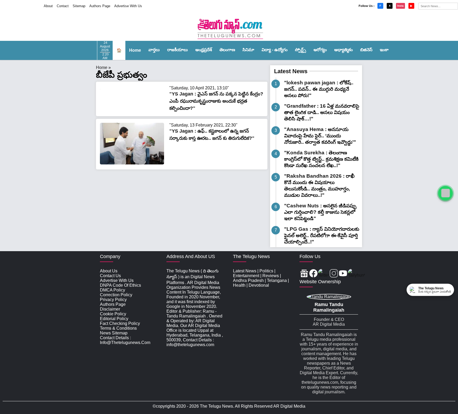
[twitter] (323, 274)
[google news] (304, 274)
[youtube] (343, 274)
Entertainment (246, 275)
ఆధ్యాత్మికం (343, 49)
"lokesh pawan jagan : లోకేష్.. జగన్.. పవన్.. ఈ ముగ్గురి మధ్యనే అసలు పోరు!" (318, 89)
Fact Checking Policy (120, 323)
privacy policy (113, 299)
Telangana (277, 280)
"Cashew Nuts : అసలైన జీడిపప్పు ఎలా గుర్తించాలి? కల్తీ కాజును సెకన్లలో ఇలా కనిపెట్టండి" (320, 212)
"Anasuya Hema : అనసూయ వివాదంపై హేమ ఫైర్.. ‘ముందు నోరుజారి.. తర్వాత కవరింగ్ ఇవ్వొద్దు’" (320, 136)
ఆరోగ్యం (320, 49)
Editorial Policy (114, 318)
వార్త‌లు (154, 49)
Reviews (270, 275)
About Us (108, 271)
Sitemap (79, 6)
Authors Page (99, 6)
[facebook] (313, 274)
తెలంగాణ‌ (227, 49)
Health (239, 285)
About (48, 6)
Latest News (290, 71)
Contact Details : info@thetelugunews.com (125, 340)
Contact (63, 6)
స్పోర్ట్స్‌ (300, 49)
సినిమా (248, 49)
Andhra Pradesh (248, 280)
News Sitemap (113, 333)
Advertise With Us (128, 6)
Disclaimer (110, 309)
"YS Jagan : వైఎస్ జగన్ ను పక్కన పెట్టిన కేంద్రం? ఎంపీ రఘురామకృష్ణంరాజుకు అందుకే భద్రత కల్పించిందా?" (216, 101)
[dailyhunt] (356, 274)
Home (135, 50)
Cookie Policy (113, 314)
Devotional (259, 285)
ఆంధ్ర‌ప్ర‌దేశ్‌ (203, 49)
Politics (266, 271)
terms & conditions (118, 328)
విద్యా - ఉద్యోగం (275, 49)
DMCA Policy (112, 290)
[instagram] (333, 274)
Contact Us (110, 275)
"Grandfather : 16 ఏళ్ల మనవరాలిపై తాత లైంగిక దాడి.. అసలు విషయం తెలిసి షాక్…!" (321, 112)
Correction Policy (116, 295)
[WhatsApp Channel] (445, 193)
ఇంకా (384, 49)
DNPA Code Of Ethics (120, 285)
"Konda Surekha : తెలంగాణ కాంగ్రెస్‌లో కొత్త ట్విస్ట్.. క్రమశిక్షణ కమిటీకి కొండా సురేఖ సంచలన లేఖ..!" (321, 159)
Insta (400, 5)
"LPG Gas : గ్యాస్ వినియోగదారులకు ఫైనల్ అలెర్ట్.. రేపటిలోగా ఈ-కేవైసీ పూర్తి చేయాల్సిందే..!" (321, 235)
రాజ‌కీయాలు (177, 49)
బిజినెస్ (366, 49)
